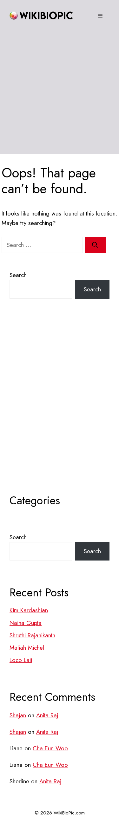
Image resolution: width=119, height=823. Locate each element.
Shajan (18, 715)
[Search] (95, 245)
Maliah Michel (27, 647)
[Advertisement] (59, 94)
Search (18, 275)
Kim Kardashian (29, 610)
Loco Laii (21, 660)
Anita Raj (47, 715)
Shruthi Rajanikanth (32, 635)
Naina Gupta (26, 623)
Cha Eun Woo (50, 748)
